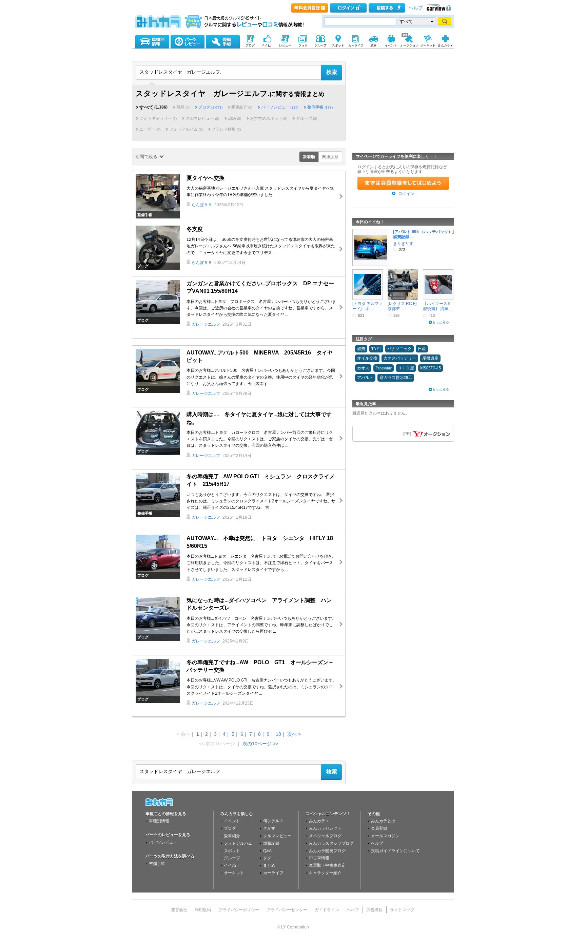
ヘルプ (416, 8)
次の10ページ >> (260, 743)
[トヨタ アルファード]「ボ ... (367, 306)
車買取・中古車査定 (327, 865)
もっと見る (440, 322)
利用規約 (203, 909)
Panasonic (383, 368)
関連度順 (330, 156)
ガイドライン (327, 909)
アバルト (365, 377)
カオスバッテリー (400, 358)
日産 (422, 348)
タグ (267, 858)
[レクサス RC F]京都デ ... (402, 306)
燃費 (361, 348)
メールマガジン (385, 835)
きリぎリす (403, 243)
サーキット (234, 872)
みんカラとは (383, 821)
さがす (269, 828)
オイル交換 (367, 358)
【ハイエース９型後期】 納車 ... (437, 306)
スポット (232, 850)
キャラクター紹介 (325, 872)
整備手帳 (319, 107)
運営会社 (179, 909)
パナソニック (399, 348)
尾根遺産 (430, 358)
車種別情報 (159, 821)
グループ (232, 858)
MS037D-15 (430, 368)
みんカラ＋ (319, 821)
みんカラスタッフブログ (331, 843)
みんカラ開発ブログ (327, 850)
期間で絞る (146, 156)
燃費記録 (271, 843)
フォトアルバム (238, 843)
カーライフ (273, 872)
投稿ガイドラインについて (395, 850)
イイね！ (232, 865)
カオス (363, 368)
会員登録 (379, 828)
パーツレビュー (279, 107)
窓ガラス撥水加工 (395, 377)
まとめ (269, 865)
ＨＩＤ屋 (406, 368)
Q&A (267, 850)
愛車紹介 (232, 835)
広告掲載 (374, 909)
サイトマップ (402, 909)
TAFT (376, 348)
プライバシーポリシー (238, 909)
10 (278, 734)
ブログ (210, 107)
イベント (232, 821)
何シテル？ (273, 821)
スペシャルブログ (325, 835)
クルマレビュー (277, 835)
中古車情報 (319, 858)
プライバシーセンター (287, 909)
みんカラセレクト (325, 828)
